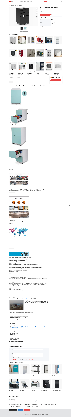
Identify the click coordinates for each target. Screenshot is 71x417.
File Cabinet (15, 326)
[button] (43, 1)
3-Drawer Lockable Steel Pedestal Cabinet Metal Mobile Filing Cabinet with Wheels (13, 58)
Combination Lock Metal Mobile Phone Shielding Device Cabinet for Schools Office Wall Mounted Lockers (40, 72)
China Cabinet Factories (12, 404)
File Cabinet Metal (18, 406)
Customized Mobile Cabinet (47, 404)
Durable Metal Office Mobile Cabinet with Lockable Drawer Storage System (31, 58)
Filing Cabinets (20, 5)
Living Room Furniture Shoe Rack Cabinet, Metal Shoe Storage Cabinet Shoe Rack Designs (46, 376)
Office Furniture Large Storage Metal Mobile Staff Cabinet (39, 45)
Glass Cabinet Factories (34, 404)
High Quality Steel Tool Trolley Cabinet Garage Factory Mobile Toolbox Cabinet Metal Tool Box (39, 58)
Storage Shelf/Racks (15, 327)
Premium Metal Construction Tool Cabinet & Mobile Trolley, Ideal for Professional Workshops (48, 45)
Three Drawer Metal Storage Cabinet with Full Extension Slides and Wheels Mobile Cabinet (57, 58)
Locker (34, 326)
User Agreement (39, 414)
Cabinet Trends (28, 406)
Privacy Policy (46, 414)
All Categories (11, 3)
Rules (61, 3)
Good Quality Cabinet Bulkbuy (34, 406)
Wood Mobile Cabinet (11, 406)
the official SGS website (26, 298)
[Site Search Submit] (45, 1)
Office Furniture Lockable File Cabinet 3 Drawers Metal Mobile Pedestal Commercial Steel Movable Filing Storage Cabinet (58, 45)
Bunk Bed (44, 326)
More (9, 407)
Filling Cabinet (19, 326)
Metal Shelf (22, 327)
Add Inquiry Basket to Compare (24, 31)
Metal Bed (41, 326)
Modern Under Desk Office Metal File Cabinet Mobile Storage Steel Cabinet (12, 72)
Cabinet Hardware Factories (27, 404)
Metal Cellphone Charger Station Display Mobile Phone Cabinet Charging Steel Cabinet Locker (48, 58)
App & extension (53, 3)
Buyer (45, 3)
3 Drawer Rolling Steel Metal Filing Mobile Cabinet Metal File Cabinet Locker (31, 72)
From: (12, 349)
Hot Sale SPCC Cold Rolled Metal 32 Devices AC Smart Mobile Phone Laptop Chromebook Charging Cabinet (49, 72)
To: (12, 351)
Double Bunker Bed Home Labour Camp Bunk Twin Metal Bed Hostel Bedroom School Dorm (35, 376)
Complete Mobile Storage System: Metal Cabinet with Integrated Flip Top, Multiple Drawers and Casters (22, 58)
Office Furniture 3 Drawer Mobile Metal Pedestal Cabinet (21, 45)
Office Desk (22, 326)
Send (14, 359)
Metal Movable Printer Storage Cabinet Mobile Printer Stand (57, 71)
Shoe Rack (19, 327)
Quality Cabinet (40, 404)
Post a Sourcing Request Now (29, 359)
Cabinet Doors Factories (19, 404)
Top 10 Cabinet (23, 406)
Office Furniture (16, 5)
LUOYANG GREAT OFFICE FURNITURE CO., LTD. (47, 8)
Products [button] (21, 1)
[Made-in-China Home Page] (13, 1)
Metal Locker (36, 326)
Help (48, 3)
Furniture (12, 5)
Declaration (43, 414)
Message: (12, 353)
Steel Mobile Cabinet (53, 404)
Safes (39, 326)
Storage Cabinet (31, 326)
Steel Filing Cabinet (26, 326)
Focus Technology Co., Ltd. (30, 414)
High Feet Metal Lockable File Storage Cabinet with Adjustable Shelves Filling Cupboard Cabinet (56, 390)
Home (9, 5)
